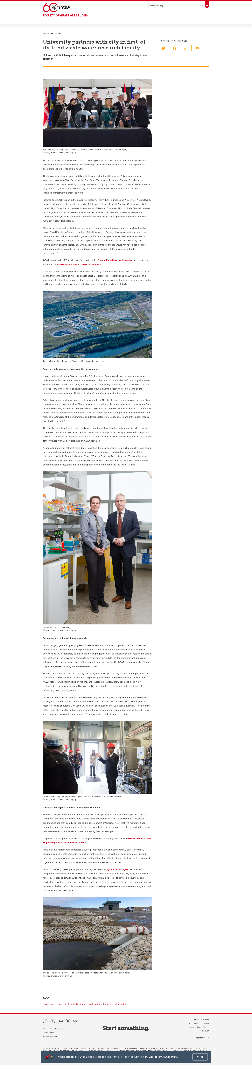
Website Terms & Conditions (163, 1056)
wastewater (48, 1004)
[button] (165, 48)
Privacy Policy (48, 1032)
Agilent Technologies (117, 869)
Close (200, 1056)
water (59, 1004)
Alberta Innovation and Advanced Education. (79, 264)
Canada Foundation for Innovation (115, 260)
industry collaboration (91, 1004)
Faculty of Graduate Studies (65, 15)
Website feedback (50, 1036)
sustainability (71, 1004)
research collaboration (116, 1004)
